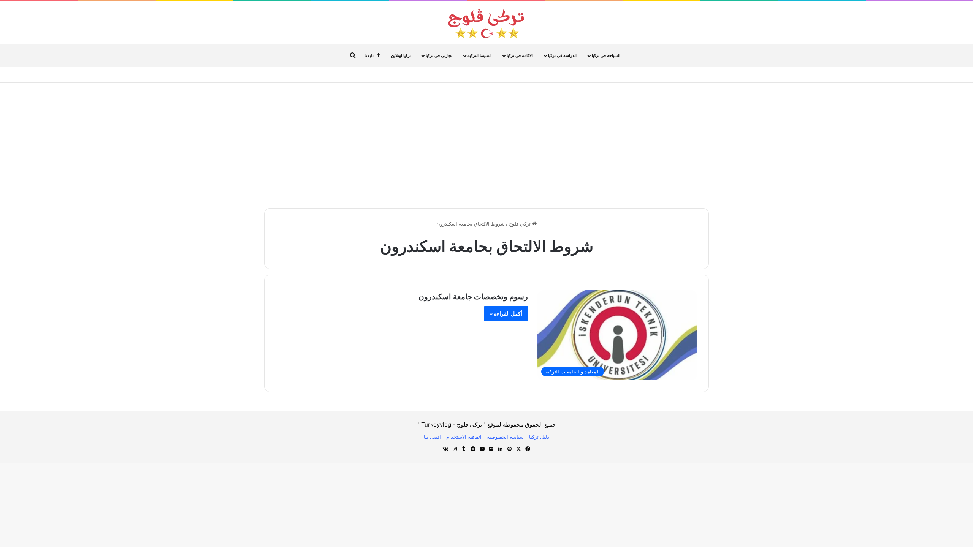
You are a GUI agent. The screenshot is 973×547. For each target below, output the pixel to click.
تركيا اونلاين (401, 55)
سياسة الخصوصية (505, 437)
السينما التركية (479, 55)
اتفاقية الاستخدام (464, 437)
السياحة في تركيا (606, 55)
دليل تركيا (539, 437)
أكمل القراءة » (506, 313)
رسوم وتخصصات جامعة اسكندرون (473, 296)
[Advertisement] (486, 143)
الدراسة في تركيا (562, 55)
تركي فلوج (520, 224)
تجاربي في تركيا (439, 55)
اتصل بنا (432, 437)
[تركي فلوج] (486, 23)
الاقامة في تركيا (520, 55)
